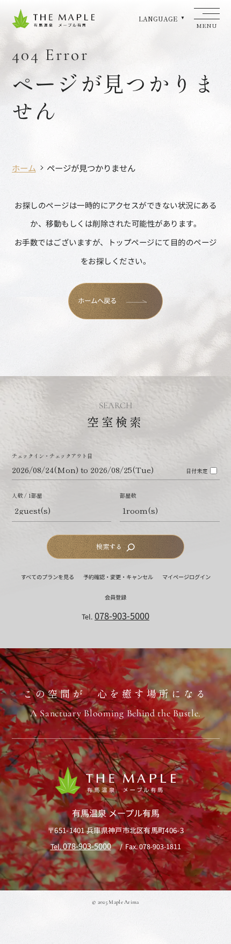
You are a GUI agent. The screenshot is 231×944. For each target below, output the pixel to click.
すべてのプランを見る (47, 577)
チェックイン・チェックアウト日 (52, 456)
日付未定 (196, 471)
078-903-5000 (122, 615)
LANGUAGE (158, 18)
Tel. (80, 846)
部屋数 (128, 495)
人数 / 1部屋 (27, 495)
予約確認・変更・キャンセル (118, 577)
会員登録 (115, 597)
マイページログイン (186, 577)
